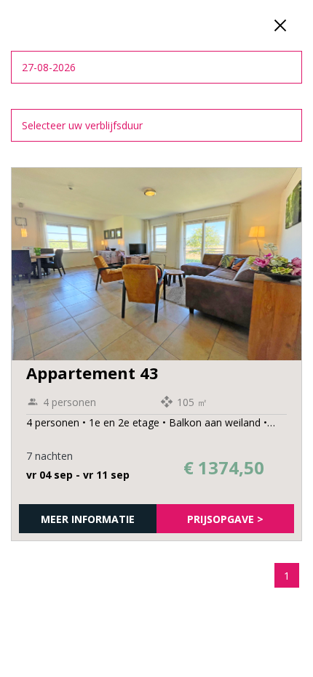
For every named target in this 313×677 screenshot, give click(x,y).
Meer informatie (88, 519)
